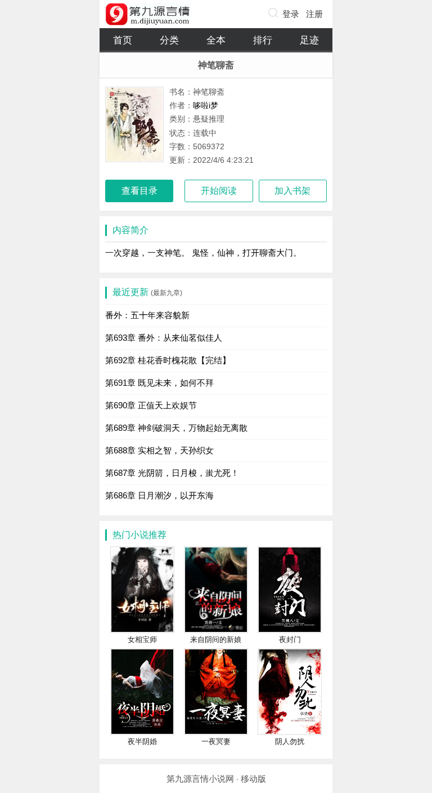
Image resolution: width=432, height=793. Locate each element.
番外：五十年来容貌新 (147, 315)
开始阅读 (219, 190)
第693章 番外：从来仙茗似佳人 (163, 337)
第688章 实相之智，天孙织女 (159, 450)
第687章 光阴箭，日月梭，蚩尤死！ (172, 473)
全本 (216, 40)
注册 (314, 14)
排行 (262, 40)
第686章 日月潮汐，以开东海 (159, 495)
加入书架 (292, 190)
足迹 (309, 40)
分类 (169, 40)
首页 (122, 40)
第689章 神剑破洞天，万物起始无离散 (176, 428)
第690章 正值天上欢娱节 (151, 405)
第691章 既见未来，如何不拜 (159, 382)
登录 (290, 14)
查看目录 (140, 190)
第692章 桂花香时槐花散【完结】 (168, 360)
